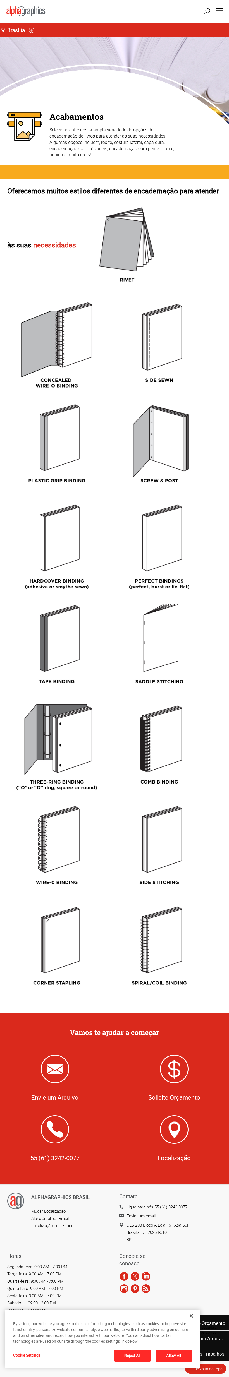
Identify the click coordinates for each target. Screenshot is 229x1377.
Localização (174, 1158)
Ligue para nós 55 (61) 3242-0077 (157, 1207)
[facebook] (124, 1276)
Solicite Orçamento (205, 1323)
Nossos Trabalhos (205, 1353)
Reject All (132, 1355)
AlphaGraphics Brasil (50, 1218)
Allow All (173, 1355)
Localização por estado (52, 1225)
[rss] (146, 1289)
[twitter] (135, 1276)
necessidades (54, 244)
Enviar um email (141, 1216)
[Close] (191, 1316)
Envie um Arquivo (205, 1338)
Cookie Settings (26, 1355)
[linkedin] (146, 1276)
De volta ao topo (208, 1368)
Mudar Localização (48, 1211)
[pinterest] (135, 1289)
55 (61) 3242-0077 (55, 1158)
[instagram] (124, 1289)
